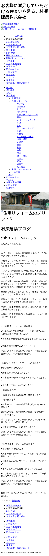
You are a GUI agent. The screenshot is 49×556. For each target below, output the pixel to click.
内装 (19, 150)
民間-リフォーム (14, 55)
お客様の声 (11, 524)
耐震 (19, 145)
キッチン (21, 106)
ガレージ (21, 104)
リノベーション (13, 44)
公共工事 (10, 61)
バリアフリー (23, 112)
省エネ (20, 164)
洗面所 (20, 134)
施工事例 (10, 50)
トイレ (20, 109)
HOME (9, 87)
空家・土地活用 (13, 64)
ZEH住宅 (10, 511)
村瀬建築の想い (13, 505)
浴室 (19, 153)
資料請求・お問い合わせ (17, 83)
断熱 (19, 147)
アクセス (10, 77)
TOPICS (10, 175)
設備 (19, 131)
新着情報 (16, 501)
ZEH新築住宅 (12, 42)
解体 (19, 161)
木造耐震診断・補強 (15, 47)
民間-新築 (10, 53)
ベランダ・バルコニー (27, 115)
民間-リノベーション (16, 58)
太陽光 (20, 142)
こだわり (10, 93)
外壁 (19, 123)
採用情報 (10, 80)
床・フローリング (25, 128)
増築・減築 (22, 139)
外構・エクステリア (26, 120)
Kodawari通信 (12, 69)
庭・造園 (21, 167)
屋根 (19, 117)
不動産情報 (11, 72)
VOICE (9, 180)
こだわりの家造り (14, 36)
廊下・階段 (22, 156)
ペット (20, 158)
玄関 (19, 126)
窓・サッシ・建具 (25, 136)
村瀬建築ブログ (13, 66)
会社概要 (10, 75)
